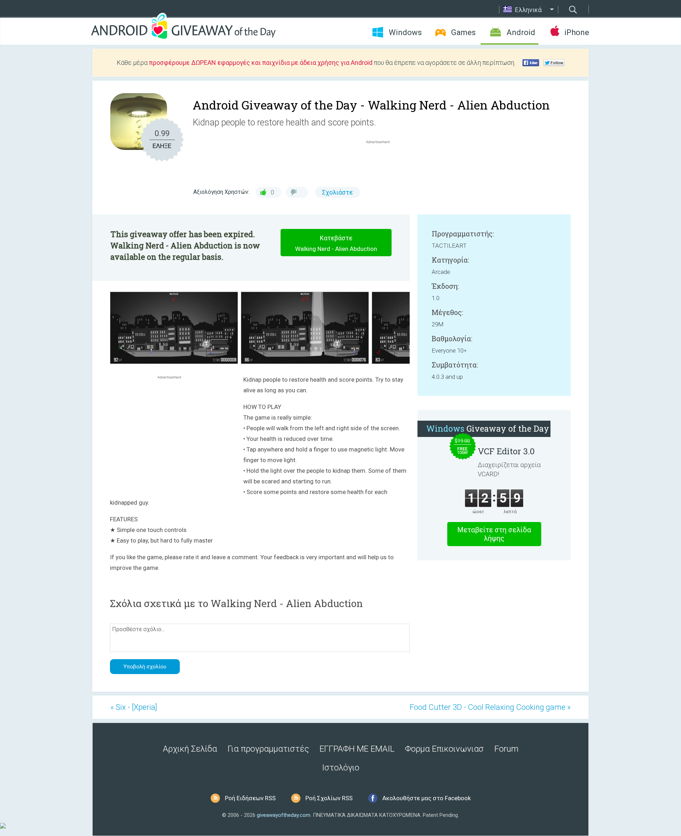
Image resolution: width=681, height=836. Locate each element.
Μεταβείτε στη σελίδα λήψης (494, 534)
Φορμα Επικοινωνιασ (444, 749)
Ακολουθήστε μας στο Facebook (426, 798)
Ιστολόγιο (340, 768)
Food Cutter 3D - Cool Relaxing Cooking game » (490, 707)
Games (463, 32)
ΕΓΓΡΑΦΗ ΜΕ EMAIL (357, 749)
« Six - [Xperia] (133, 707)
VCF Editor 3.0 (506, 451)
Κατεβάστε (336, 243)
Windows (405, 32)
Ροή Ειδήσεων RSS (250, 798)
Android (520, 32)
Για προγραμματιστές (268, 749)
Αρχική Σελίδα (190, 749)
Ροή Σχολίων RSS (329, 798)
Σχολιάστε (337, 192)
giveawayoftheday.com (283, 815)
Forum (506, 749)
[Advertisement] (382, 162)
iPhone (576, 32)
